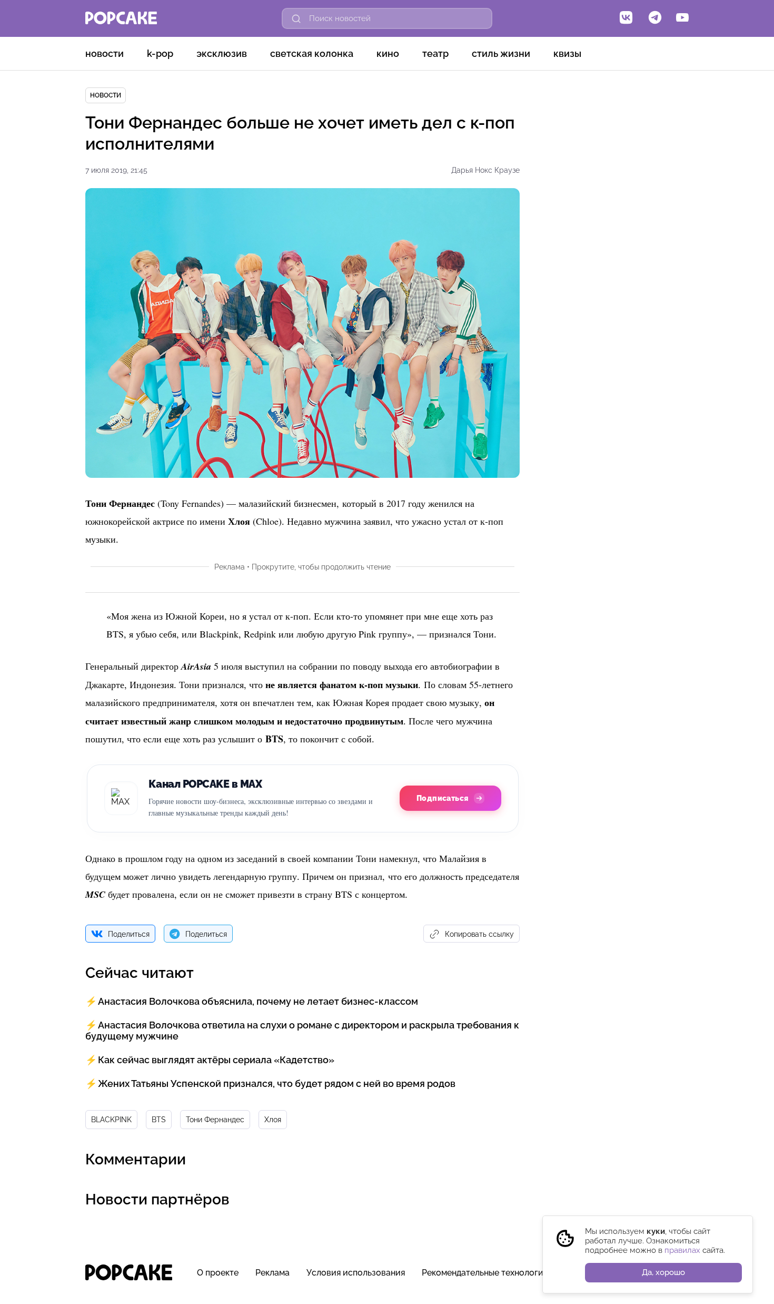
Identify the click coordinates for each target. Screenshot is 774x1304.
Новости (104, 53)
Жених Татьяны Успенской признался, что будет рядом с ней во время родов (276, 1083)
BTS (159, 1119)
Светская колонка (311, 53)
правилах (682, 1250)
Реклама (272, 1273)
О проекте (218, 1273)
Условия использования (355, 1273)
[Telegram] (655, 18)
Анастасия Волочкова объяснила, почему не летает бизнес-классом (258, 1001)
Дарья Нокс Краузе (485, 170)
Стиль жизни (501, 53)
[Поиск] (296, 18)
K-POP (160, 53)
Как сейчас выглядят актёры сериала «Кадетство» (216, 1059)
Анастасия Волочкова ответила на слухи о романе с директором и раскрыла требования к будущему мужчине (302, 1030)
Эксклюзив (221, 53)
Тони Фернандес (215, 1119)
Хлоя (272, 1119)
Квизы (567, 53)
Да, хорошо (663, 1272)
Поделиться (129, 934)
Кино (387, 53)
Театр (435, 53)
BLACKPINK (111, 1119)
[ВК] (626, 18)
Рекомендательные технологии (485, 1273)
